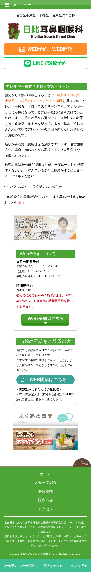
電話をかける (53, 566)
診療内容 (45, 500)
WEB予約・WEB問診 (50, 49)
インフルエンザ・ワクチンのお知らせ (34, 186)
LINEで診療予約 (50, 63)
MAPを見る (79, 566)
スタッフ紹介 (45, 483)
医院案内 (45, 491)
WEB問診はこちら (48, 379)
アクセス (45, 509)
